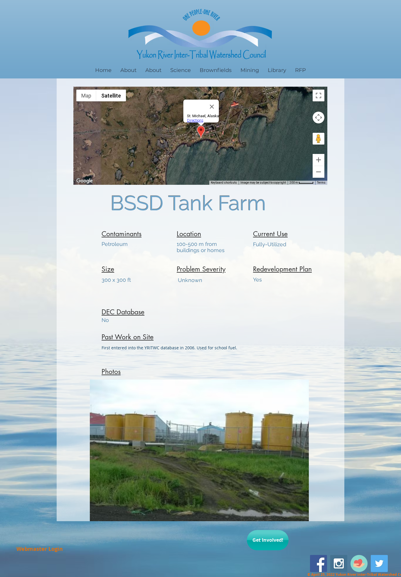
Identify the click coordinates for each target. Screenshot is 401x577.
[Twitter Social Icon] (379, 563)
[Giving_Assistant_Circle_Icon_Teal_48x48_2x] (359, 563)
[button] (199, 450)
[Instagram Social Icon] (338, 563)
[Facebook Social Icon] (318, 563)
